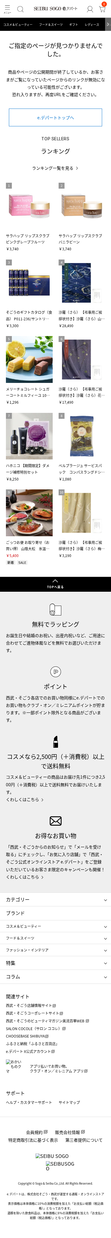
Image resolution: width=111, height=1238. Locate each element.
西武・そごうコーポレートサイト (32, 1013)
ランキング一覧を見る (52, 168)
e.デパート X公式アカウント (28, 1051)
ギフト (73, 24)
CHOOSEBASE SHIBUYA (25, 1035)
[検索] (20, 9)
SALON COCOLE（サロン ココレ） (34, 1028)
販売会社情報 (67, 1132)
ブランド (15, 912)
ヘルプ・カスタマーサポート (29, 1102)
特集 (10, 962)
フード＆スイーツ (51, 24)
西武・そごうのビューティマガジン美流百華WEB (45, 1020)
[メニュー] (7, 9)
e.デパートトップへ (55, 117)
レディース (92, 24)
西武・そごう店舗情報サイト (29, 1005)
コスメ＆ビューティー (18, 24)
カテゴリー (18, 899)
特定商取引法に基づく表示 (33, 1140)
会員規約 (34, 1132)
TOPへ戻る (55, 587)
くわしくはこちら (22, 799)
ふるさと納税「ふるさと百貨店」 (32, 1043)
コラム (13, 976)
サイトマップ (69, 1102)
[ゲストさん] (90, 9)
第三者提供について (84, 1140)
